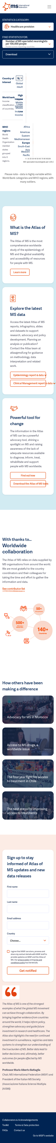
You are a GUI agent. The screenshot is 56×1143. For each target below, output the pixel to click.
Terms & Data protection (27, 1125)
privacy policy (23, 960)
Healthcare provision (22, 26)
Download (11, 54)
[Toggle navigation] (49, 7)
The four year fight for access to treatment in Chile (27, 779)
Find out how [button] (28, 475)
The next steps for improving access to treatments (27, 811)
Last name (12, 901)
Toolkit (5, 1125)
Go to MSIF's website (43, 1135)
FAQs (5, 1130)
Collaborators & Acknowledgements (20, 1119)
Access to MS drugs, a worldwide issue (22, 747)
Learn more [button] (19, 272)
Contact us (19, 1130)
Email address (14, 918)
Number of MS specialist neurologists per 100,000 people (26, 44)
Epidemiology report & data (28, 375)
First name (12, 886)
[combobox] (28, 940)
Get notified (28, 970)
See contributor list (13, 588)
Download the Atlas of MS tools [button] (29, 483)
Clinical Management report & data (29, 383)
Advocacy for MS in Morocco (27, 717)
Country (11, 933)
